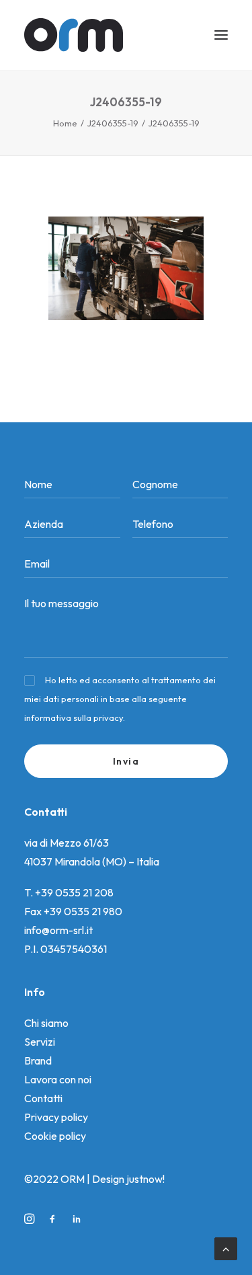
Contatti (43, 1098)
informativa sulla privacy (73, 717)
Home (65, 123)
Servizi (39, 1041)
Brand (38, 1060)
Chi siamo (46, 1023)
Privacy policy (56, 1117)
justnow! (145, 1179)
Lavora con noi (57, 1079)
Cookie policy (55, 1136)
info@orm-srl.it (58, 930)
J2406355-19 (112, 123)
